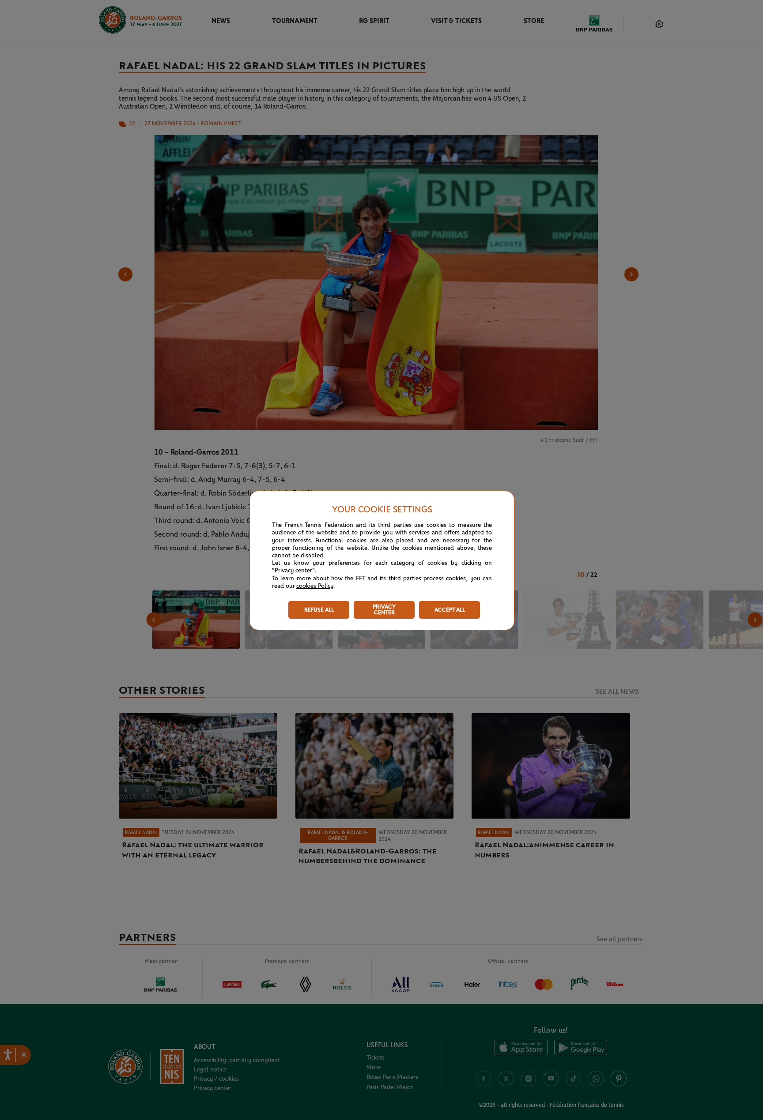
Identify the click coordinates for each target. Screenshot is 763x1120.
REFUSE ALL (319, 610)
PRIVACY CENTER (384, 610)
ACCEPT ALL (449, 610)
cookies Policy (314, 586)
